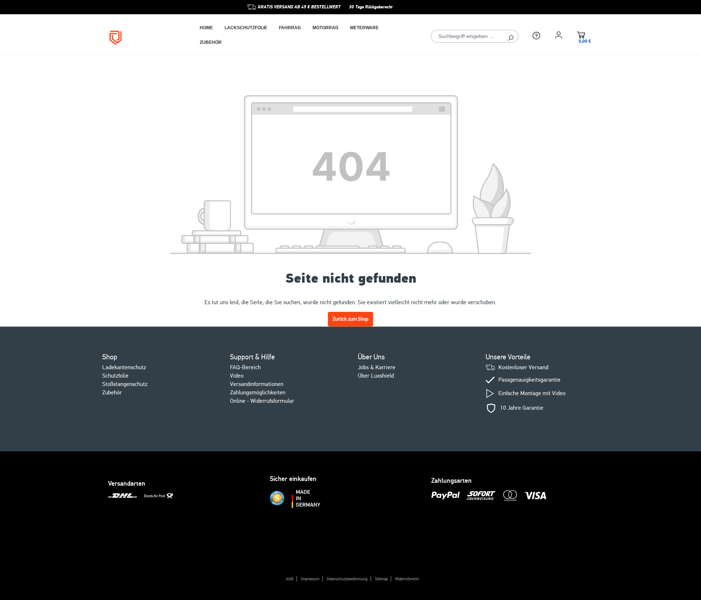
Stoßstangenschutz (125, 384)
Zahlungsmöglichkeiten (258, 392)
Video (237, 375)
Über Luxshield (376, 375)
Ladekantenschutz (124, 367)
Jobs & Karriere (376, 367)
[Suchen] (510, 36)
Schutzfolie (115, 375)
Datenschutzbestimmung (347, 579)
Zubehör (112, 392)
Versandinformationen (256, 384)
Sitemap (381, 579)
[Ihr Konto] (558, 35)
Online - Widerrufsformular (262, 401)
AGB (290, 579)
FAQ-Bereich (245, 367)
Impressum (310, 579)
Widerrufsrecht (407, 579)
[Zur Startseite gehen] (144, 38)
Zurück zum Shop (350, 319)
